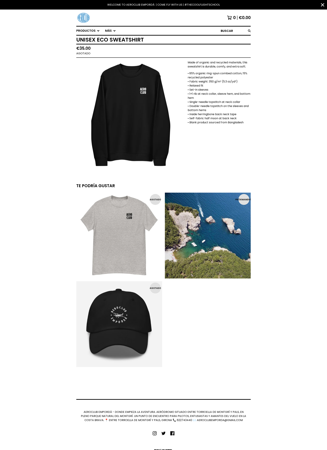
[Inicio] (83, 17)
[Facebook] (172, 433)
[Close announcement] (322, 5)
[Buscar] (249, 31)
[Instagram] (154, 433)
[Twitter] (163, 433)
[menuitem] (88, 31)
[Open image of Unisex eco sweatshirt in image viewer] (130, 114)
